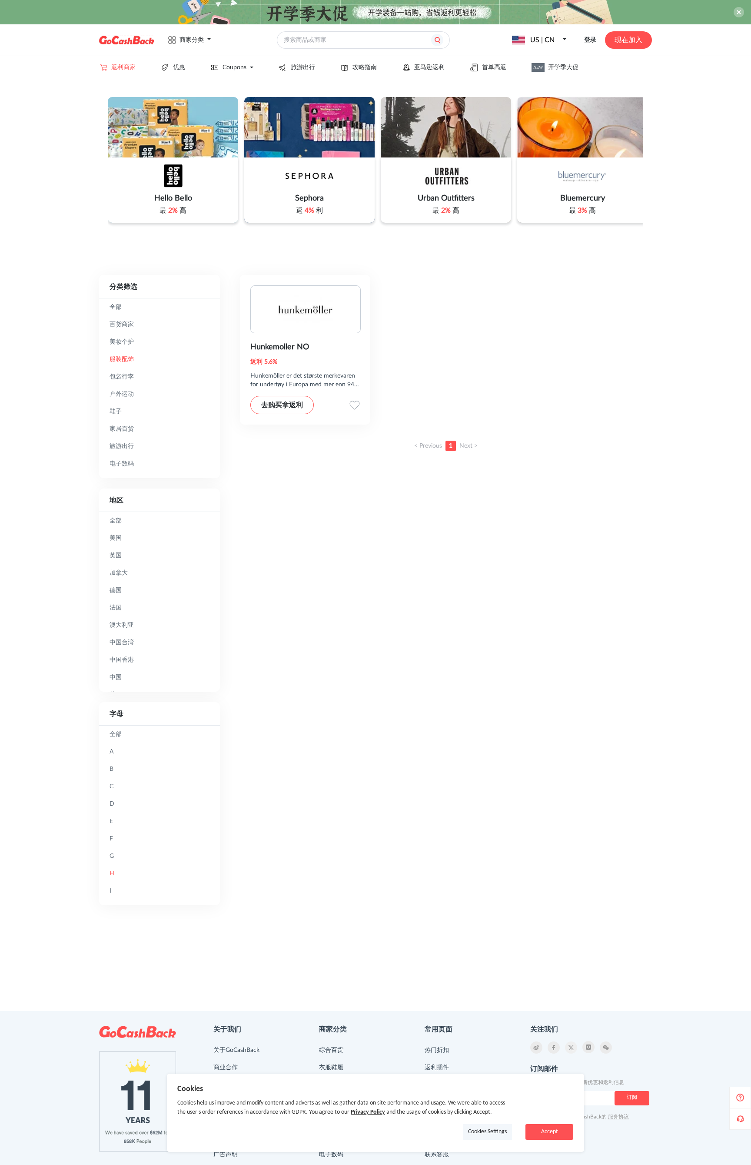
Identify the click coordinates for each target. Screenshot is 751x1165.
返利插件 (437, 1068)
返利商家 (123, 67)
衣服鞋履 (331, 1068)
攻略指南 (364, 67)
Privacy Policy (368, 1112)
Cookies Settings (487, 1131)
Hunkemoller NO (279, 347)
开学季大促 (555, 67)
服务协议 (618, 1116)
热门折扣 (437, 1050)
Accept (549, 1131)
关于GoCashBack (236, 1050)
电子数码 (331, 1155)
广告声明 (225, 1155)
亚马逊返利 (429, 67)
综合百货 (331, 1050)
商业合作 (225, 1068)
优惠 (179, 67)
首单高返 (494, 67)
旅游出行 (303, 67)
